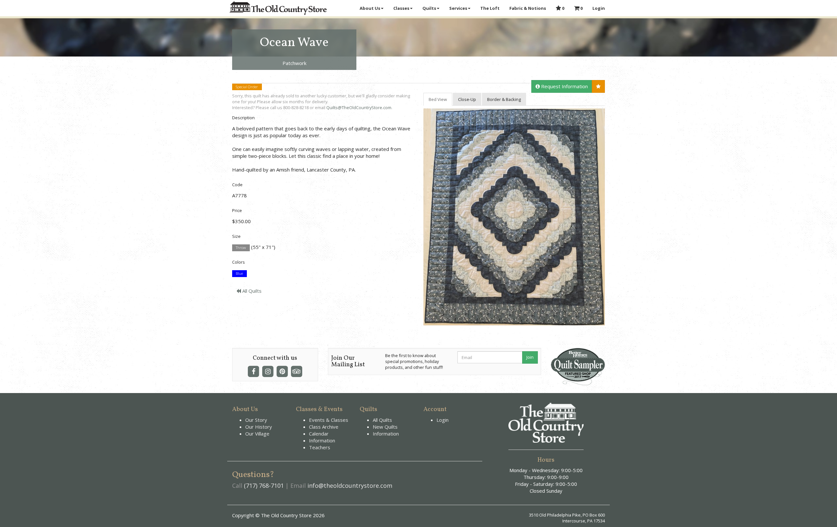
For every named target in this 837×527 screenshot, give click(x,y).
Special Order (247, 86)
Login (598, 8)
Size (236, 236)
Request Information (564, 86)
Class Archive (323, 426)
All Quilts (251, 291)
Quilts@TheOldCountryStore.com (358, 107)
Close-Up (467, 99)
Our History (258, 426)
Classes (401, 8)
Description (243, 118)
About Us (370, 8)
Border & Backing (504, 99)
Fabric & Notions (527, 8)
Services (458, 8)
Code (237, 185)
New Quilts (385, 426)
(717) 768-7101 (264, 485)
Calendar (319, 433)
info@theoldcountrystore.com (349, 485)
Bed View (438, 99)
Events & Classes (328, 420)
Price (237, 210)
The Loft (490, 8)
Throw (241, 247)
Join (530, 357)
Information (322, 440)
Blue (239, 273)
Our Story (256, 420)
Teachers (319, 447)
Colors (238, 262)
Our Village (257, 433)
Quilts (429, 8)
